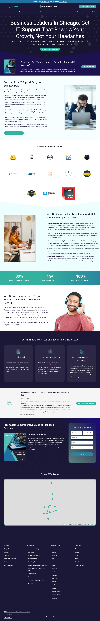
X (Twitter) (50, 616)
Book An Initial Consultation (50, 49)
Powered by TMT (8, 617)
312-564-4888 (63, 1)
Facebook (46, 616)
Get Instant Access (88, 66)
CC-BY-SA (85, 524)
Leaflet (65, 524)
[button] (56, 511)
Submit (82, 454)
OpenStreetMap (75, 524)
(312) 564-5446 (12, 6)
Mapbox (93, 524)
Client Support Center (87, 6)
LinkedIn (53, 616)
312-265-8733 (45, 1)
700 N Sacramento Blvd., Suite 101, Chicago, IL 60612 (17, 611)
